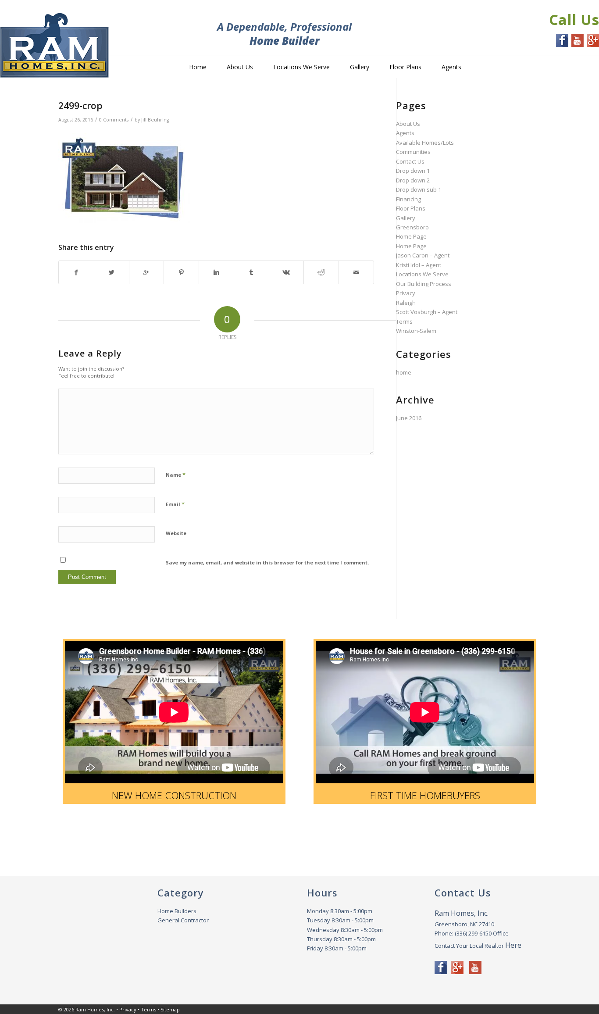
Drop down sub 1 (418, 189)
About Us (408, 124)
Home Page (411, 236)
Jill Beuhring (155, 120)
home (403, 372)
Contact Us (410, 161)
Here (513, 945)
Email (175, 504)
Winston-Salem (416, 331)
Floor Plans (410, 208)
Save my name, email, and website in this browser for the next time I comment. (267, 562)
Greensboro (412, 227)
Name (175, 474)
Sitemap (170, 1009)
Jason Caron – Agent (422, 255)
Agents (405, 133)
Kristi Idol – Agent (418, 265)
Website (176, 533)
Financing (408, 199)
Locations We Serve (422, 274)
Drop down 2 (413, 180)
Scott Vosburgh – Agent (426, 312)
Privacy (405, 293)
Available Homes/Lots (425, 142)
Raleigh (406, 303)
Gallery (405, 218)
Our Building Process (423, 284)
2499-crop (80, 106)
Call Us (574, 19)
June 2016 (408, 418)
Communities (413, 152)
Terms (404, 321)
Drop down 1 (413, 171)
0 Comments (113, 120)
